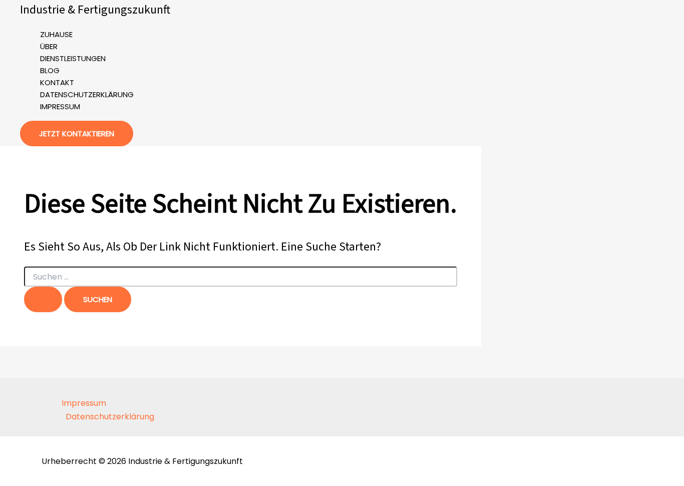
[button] (76, 133)
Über (49, 46)
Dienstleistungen (73, 58)
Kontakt (57, 82)
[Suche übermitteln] (43, 299)
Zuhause (56, 34)
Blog (50, 70)
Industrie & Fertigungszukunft (95, 10)
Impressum (60, 106)
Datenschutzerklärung (87, 94)
